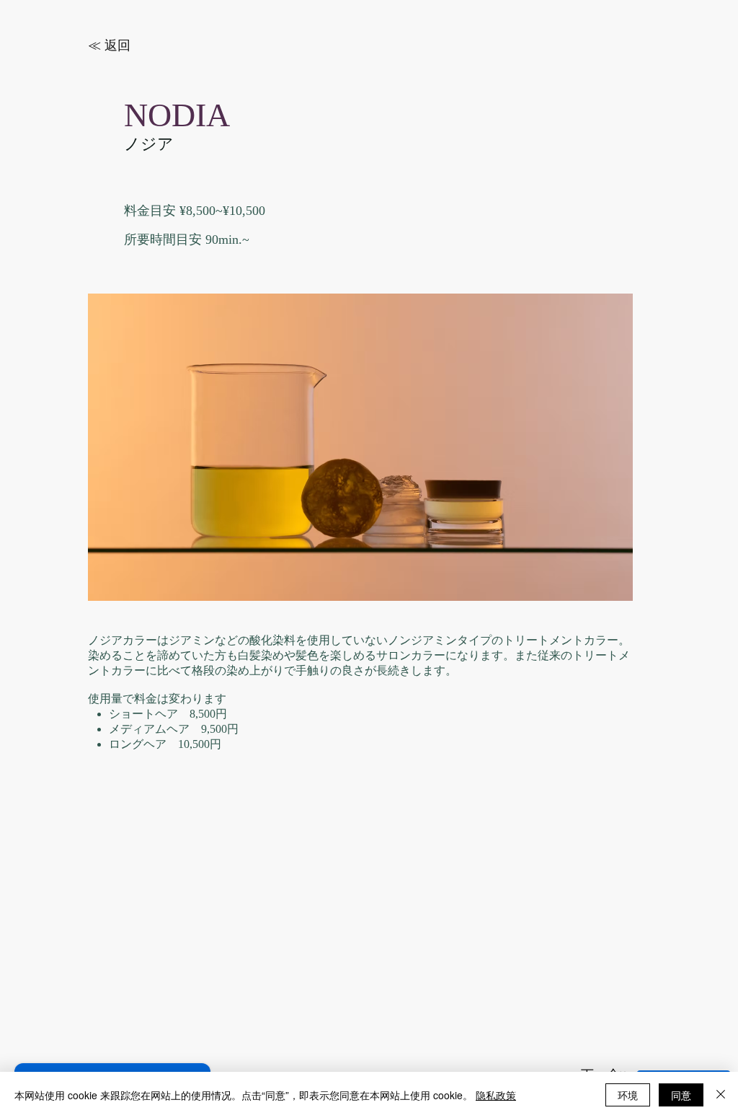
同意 (681, 1095)
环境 (628, 1095)
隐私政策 (496, 1095)
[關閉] (720, 1094)
